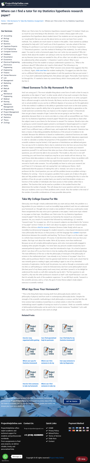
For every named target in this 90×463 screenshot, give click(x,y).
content (76, 233)
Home (3, 21)
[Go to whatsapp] (5, 456)
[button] (60, 4)
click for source (43, 227)
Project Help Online (57, 458)
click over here (41, 70)
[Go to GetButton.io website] (5, 460)
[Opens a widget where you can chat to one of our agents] (82, 459)
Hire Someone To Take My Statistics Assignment (25, 21)
